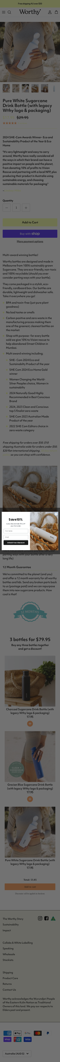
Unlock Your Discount (15, 542)
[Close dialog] (56, 513)
